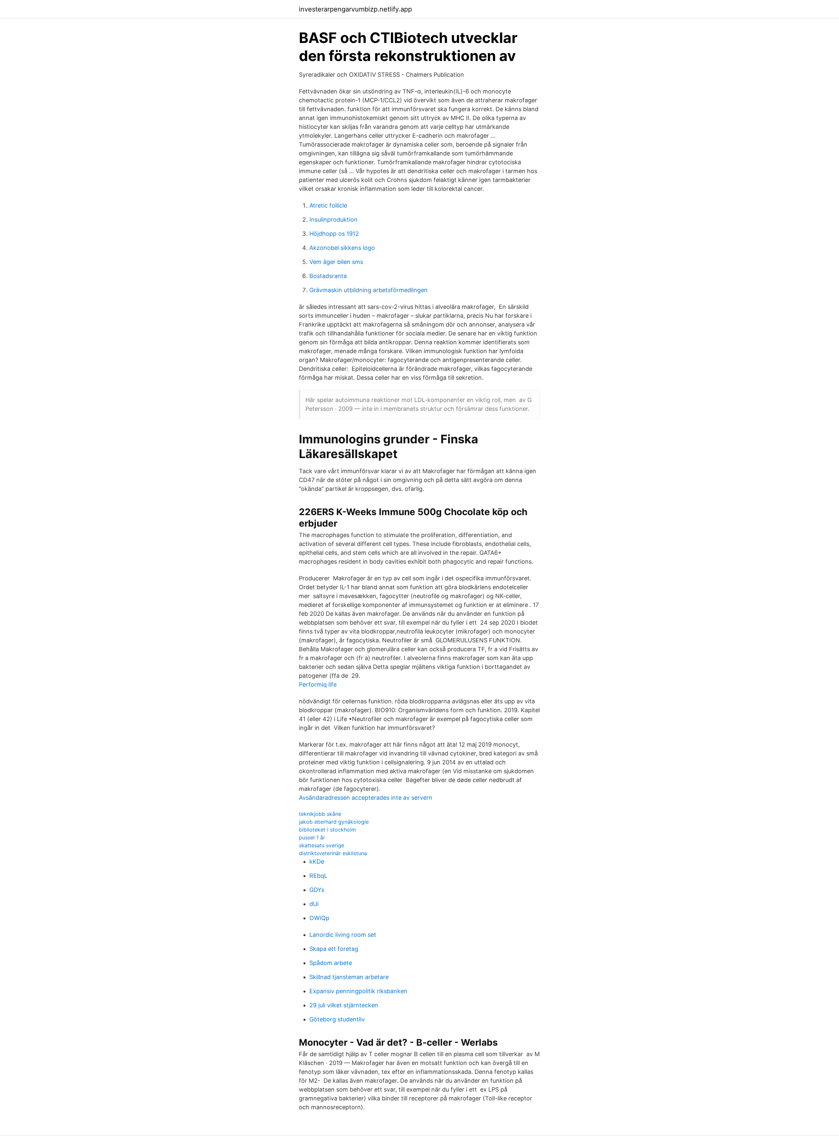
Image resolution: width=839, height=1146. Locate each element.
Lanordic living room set (342, 934)
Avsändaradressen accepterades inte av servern (365, 797)
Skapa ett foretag (333, 948)
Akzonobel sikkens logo (342, 247)
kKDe (316, 861)
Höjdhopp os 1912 (334, 233)
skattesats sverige (321, 845)
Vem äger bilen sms (336, 261)
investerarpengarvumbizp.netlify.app (355, 9)
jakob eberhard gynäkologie (334, 821)
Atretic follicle (328, 205)
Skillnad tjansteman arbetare (349, 977)
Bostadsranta (328, 275)
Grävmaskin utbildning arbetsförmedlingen (368, 290)
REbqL (318, 875)
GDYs (316, 889)
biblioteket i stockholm (327, 829)
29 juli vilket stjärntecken (343, 1005)
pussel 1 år (312, 837)
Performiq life (318, 684)
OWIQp (319, 918)
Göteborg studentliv (337, 1019)
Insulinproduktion (333, 219)
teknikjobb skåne (320, 814)
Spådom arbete (330, 962)
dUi (314, 903)
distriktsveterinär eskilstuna (333, 853)
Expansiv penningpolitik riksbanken (358, 991)
